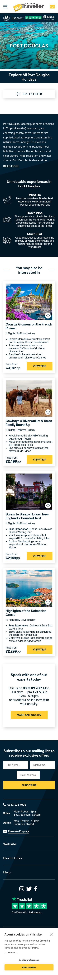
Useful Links (12, 858)
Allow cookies (29, 967)
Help (7, 872)
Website (9, 844)
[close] (51, 934)
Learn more (11, 952)
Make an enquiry (29, 715)
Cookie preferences (29, 960)
